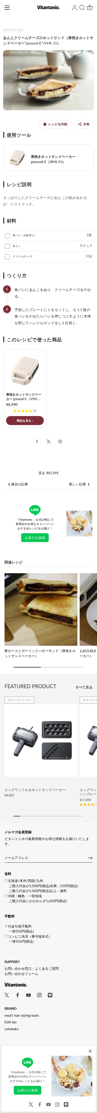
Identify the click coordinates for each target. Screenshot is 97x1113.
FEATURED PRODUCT (30, 686)
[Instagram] (57, 1104)
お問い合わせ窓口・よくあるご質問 (32, 968)
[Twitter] (31, 1104)
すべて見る (84, 687)
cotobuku (11, 1029)
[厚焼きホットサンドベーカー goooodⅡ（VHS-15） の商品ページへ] (48, 158)
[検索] (82, 8)
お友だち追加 (35, 538)
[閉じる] (90, 1051)
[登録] (90, 858)
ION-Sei (10, 1022)
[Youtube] (48, 1104)
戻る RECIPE (48, 473)
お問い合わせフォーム (21, 974)
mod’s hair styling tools (22, 1015)
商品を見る (24, 420)
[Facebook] (39, 1104)
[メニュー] (7, 8)
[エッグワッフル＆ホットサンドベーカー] (41, 740)
